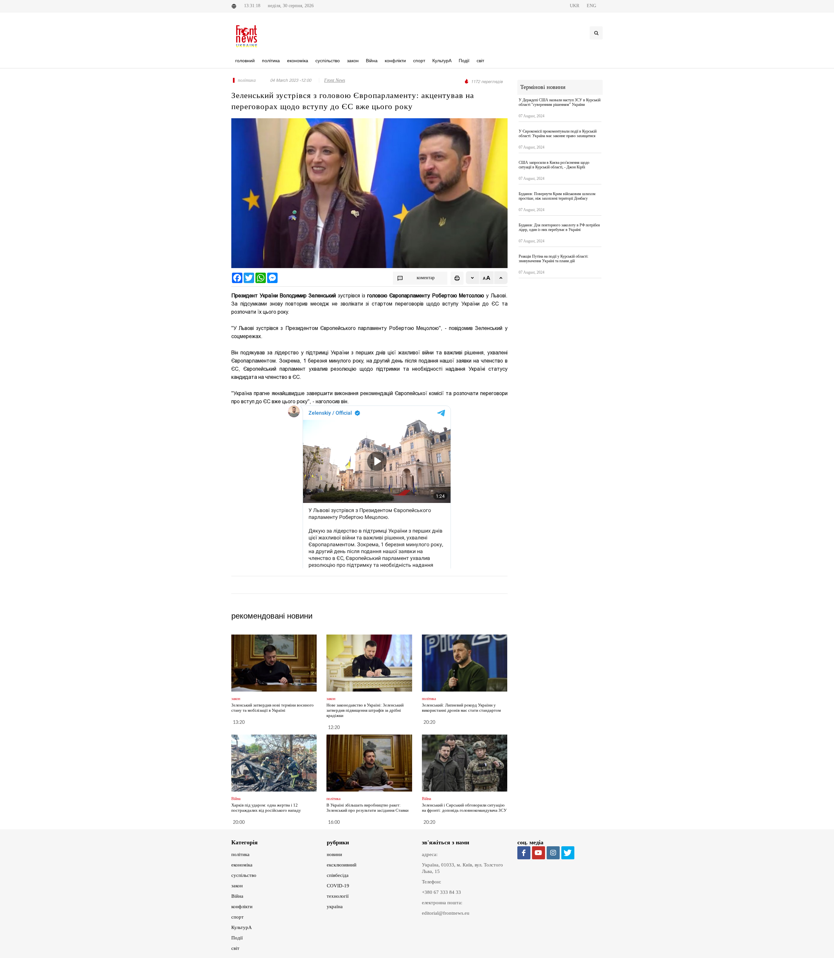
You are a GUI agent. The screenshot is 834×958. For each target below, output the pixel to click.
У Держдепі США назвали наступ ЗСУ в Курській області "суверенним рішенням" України (559, 102)
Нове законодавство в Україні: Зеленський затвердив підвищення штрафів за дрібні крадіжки (365, 710)
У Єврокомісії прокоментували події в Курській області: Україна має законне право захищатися (558, 133)
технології (338, 896)
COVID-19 (338, 885)
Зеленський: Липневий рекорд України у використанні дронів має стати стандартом (461, 708)
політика (240, 854)
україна (335, 906)
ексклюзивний (341, 864)
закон (237, 885)
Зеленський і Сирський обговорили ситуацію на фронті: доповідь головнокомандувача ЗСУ (464, 808)
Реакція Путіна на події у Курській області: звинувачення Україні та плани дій (553, 258)
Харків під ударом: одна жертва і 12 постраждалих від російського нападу (266, 808)
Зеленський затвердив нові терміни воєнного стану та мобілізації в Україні (272, 708)
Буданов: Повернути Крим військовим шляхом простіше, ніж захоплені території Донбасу (557, 196)
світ (235, 948)
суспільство (243, 875)
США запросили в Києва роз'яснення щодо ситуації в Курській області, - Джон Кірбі (554, 164)
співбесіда (338, 875)
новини (334, 854)
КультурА (241, 927)
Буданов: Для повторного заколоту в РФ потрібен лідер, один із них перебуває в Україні (559, 227)
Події (237, 937)
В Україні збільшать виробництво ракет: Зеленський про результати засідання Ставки (367, 808)
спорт (237, 917)
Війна (237, 896)
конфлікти (241, 906)
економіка (241, 864)
